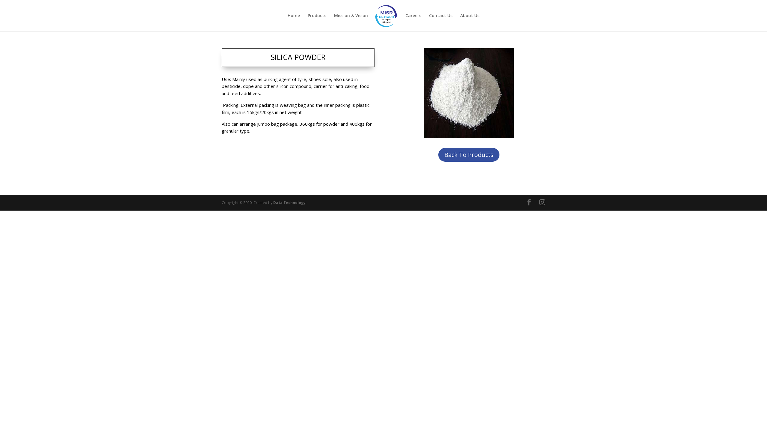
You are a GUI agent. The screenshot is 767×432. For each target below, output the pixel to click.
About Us (469, 16)
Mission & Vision (351, 16)
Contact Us (440, 16)
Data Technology (289, 202)
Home (294, 16)
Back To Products (468, 155)
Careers (413, 16)
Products (317, 16)
